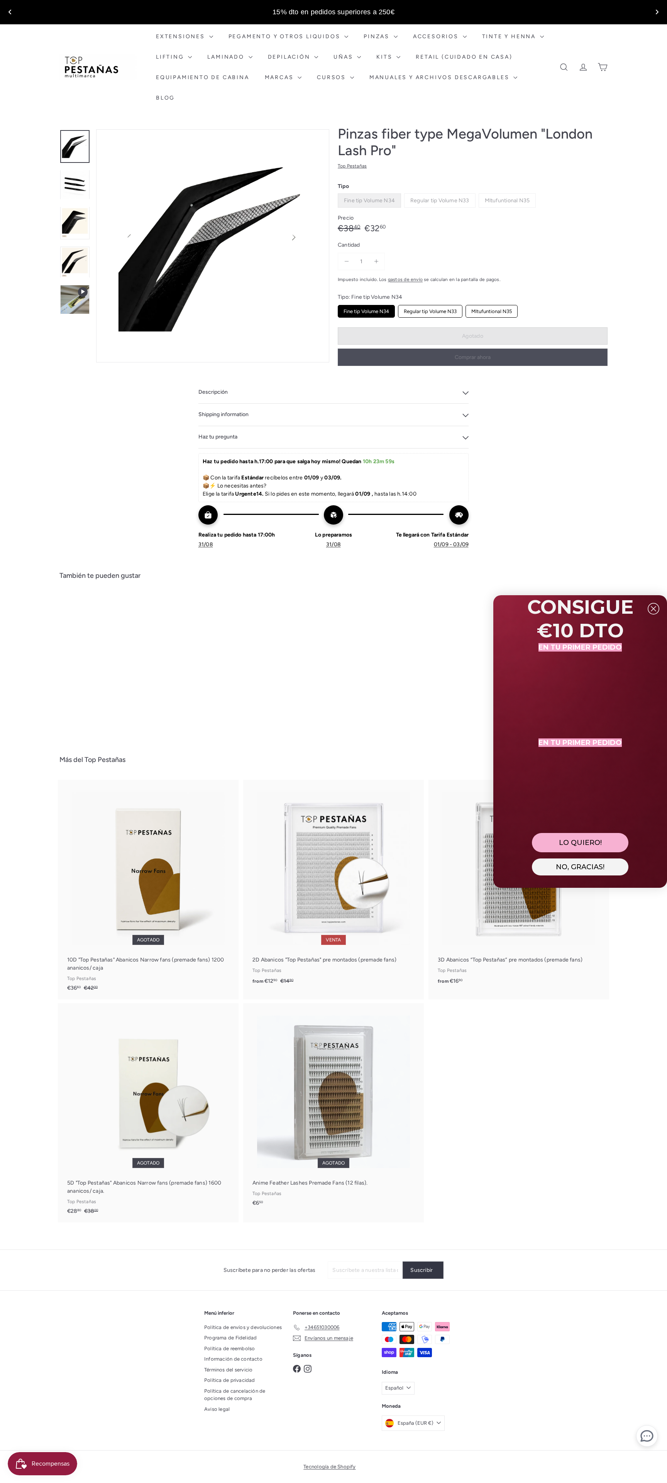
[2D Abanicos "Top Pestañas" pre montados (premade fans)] (333, 886)
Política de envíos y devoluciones (243, 1327)
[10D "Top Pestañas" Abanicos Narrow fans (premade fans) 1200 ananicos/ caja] (148, 889)
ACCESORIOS (437, 36)
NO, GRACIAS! (580, 867)
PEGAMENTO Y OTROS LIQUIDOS (286, 36)
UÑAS (344, 57)
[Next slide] (657, 12)
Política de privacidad (229, 1380)
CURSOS (332, 77)
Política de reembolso (229, 1348)
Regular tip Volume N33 (430, 309)
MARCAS (280, 77)
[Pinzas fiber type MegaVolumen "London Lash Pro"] (101, 662)
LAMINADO (226, 57)
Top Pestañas (105, 759)
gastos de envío (405, 279)
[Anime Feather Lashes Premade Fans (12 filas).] (333, 1109)
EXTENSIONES (181, 36)
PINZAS (378, 36)
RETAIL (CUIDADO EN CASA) (464, 57)
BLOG (165, 98)
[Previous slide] (10, 12)
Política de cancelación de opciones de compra (234, 1395)
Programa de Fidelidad (230, 1338)
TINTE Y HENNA (510, 36)
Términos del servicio (228, 1370)
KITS (385, 57)
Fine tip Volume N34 (366, 309)
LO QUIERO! (580, 842)
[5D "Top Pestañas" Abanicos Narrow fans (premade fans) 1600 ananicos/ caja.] (148, 1113)
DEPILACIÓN (290, 57)
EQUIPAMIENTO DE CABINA (202, 77)
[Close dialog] (653, 609)
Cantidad (349, 245)
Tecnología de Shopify (329, 1466)
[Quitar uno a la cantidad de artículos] (346, 261)
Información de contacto (233, 1359)
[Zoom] (212, 246)
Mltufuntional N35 (491, 309)
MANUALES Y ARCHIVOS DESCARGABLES (440, 77)
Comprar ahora (473, 357)
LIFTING (171, 57)
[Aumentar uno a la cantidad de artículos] (376, 261)
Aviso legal (217, 1409)
